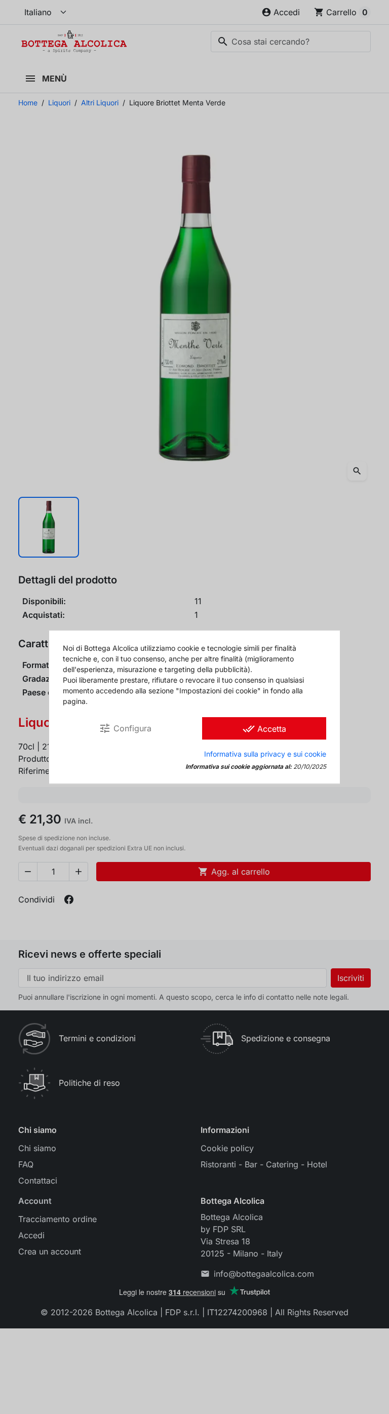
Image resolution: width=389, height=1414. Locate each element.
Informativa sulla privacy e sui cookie (265, 754)
